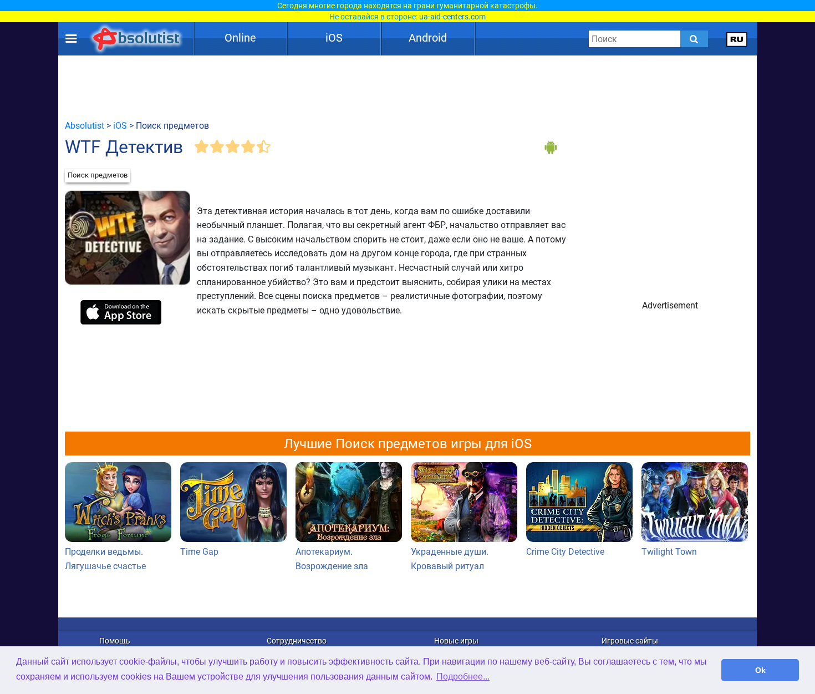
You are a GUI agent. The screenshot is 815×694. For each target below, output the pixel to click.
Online (240, 37)
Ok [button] (760, 670)
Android (428, 37)
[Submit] (694, 39)
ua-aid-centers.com (452, 16)
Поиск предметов (98, 175)
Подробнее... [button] (463, 676)
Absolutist (84, 125)
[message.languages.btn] (737, 38)
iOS (334, 37)
